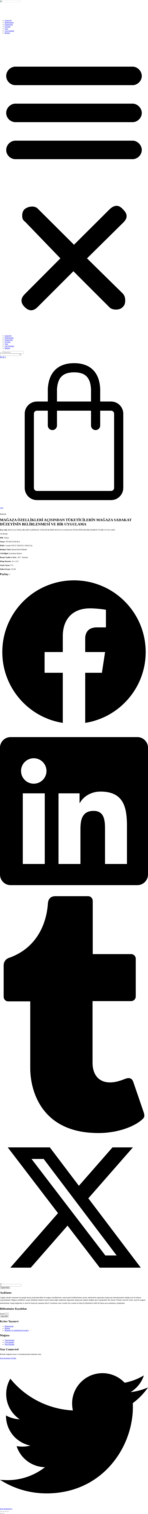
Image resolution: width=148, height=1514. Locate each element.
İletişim (7, 33)
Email (2, 1314)
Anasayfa (8, 20)
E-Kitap (7, 27)
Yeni (6, 29)
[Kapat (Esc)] (8, 1511)
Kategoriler (9, 25)
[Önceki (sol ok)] (1, 1513)
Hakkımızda (9, 22)
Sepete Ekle (5, 1288)
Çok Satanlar (9, 31)
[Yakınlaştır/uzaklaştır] (1, 1511)
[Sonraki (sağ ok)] (3, 1513)
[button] (74, 184)
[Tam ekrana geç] (3, 1511)
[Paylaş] (5, 1511)
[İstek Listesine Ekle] (1, 1283)
